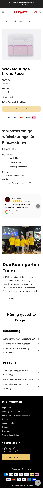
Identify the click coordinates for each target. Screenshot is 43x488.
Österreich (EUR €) (20, 469)
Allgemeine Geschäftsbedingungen (16, 415)
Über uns (6, 431)
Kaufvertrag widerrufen (16, 457)
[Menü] (3, 12)
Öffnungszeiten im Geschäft (13, 411)
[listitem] (21, 4)
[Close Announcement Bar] (41, 4)
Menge (5, 88)
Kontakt (5, 427)
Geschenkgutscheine (10, 435)
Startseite (5, 21)
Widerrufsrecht (8, 423)
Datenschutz (7, 419)
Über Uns (10, 298)
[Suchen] (39, 12)
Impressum (6, 407)
